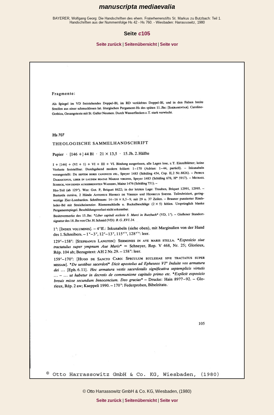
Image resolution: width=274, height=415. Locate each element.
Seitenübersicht (141, 44)
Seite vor (169, 44)
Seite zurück (108, 44)
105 (144, 33)
